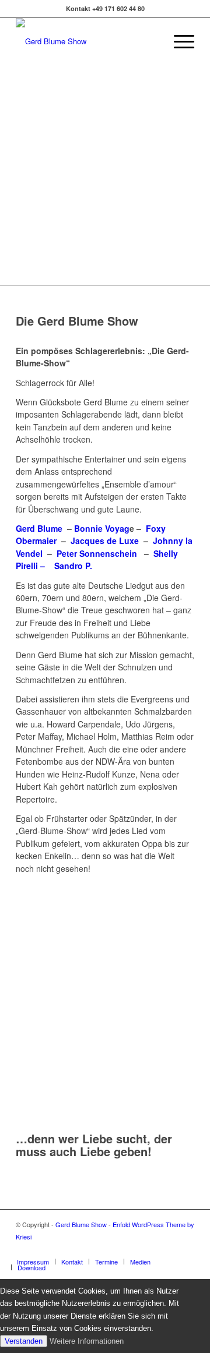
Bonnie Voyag (102, 528)
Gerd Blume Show (81, 1224)
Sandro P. (73, 565)
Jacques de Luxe (105, 540)
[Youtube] (168, 1249)
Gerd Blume (39, 528)
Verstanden (24, 1341)
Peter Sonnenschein (98, 553)
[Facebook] (185, 1249)
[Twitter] (150, 1249)
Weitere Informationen (87, 1341)
